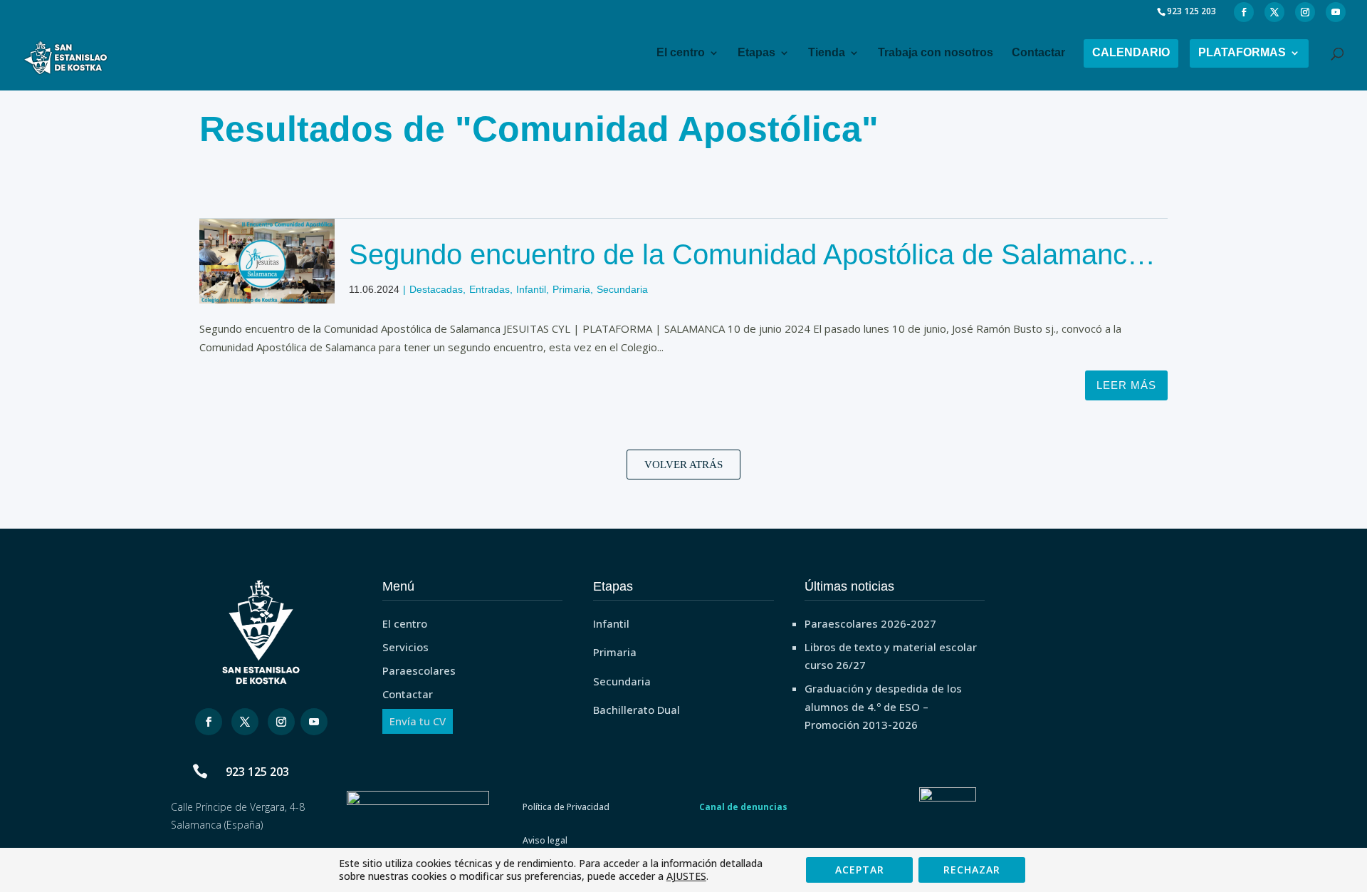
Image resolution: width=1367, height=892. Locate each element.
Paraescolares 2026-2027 (870, 623)
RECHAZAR (971, 869)
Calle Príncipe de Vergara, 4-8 (238, 807)
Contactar (1038, 53)
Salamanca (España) (217, 824)
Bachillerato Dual (636, 709)
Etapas (756, 53)
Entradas (489, 290)
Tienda (826, 53)
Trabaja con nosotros (935, 53)
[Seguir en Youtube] (314, 721)
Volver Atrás (683, 464)
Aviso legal (545, 840)
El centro (680, 53)
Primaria (571, 290)
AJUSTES (686, 876)
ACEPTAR (859, 869)
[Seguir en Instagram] (281, 721)
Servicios (405, 647)
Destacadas (436, 290)
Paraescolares (419, 670)
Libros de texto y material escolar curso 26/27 (891, 656)
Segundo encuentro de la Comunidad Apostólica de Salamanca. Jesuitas (750, 269)
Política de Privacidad (566, 807)
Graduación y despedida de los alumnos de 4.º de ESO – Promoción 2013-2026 (883, 706)
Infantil (531, 290)
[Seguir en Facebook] (208, 721)
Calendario (1131, 53)
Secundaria (622, 290)
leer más (1126, 385)
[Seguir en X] (244, 721)
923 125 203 (257, 771)
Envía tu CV (417, 721)
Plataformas (1242, 53)
